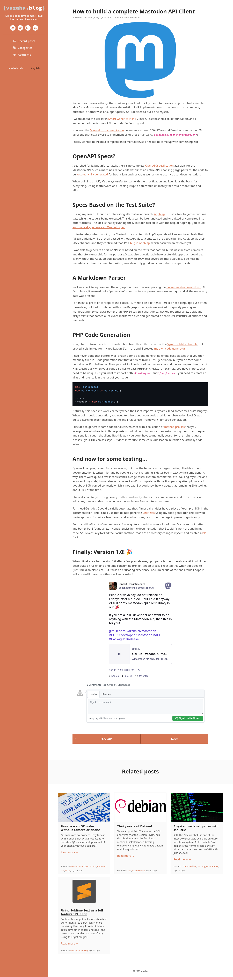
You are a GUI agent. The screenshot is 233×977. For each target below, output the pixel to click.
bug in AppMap (140, 243)
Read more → (69, 852)
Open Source (90, 866)
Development (76, 866)
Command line (189, 866)
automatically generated (92, 174)
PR (204, 533)
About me (24, 54)
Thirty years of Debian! (134, 826)
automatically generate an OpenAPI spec (98, 227)
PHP (96, 17)
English (35, 68)
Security (201, 866)
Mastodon (88, 17)
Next (174, 739)
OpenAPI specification (159, 165)
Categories (25, 48)
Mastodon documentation (107, 130)
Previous (106, 739)
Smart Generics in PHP (122, 119)
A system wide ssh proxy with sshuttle (196, 828)
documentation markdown (183, 287)
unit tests (149, 513)
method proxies (174, 427)
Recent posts (26, 41)
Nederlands (16, 68)
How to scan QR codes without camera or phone (80, 828)
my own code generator (169, 348)
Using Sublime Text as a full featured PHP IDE (82, 912)
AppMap (159, 214)
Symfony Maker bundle (182, 344)
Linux (67, 870)
